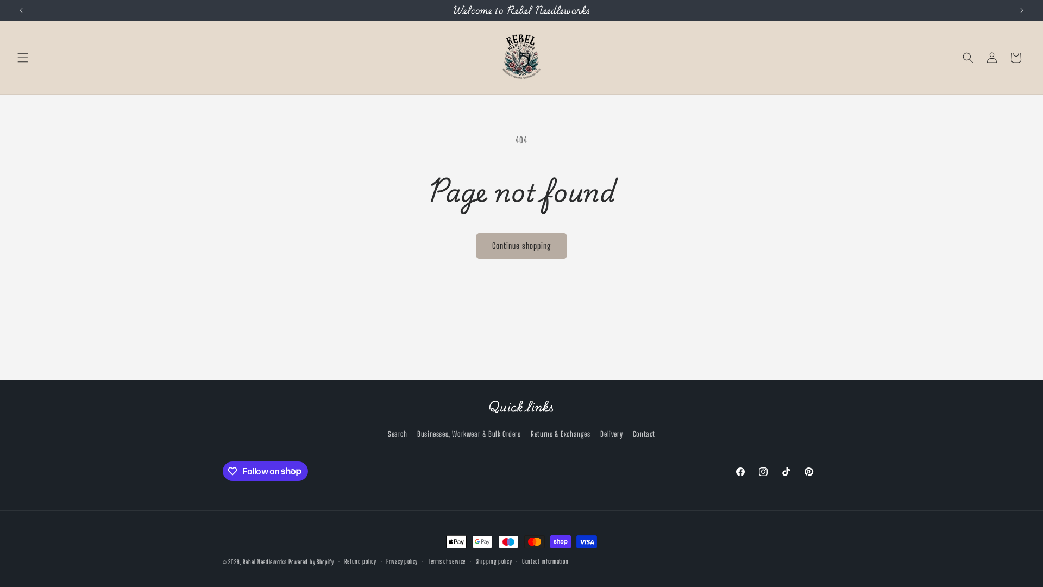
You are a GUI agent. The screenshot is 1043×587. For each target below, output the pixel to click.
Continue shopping (521, 246)
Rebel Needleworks (265, 561)
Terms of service (447, 561)
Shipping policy (494, 561)
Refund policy (360, 561)
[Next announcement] (1022, 10)
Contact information (545, 561)
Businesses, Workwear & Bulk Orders (468, 434)
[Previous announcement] (21, 10)
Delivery (611, 434)
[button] (23, 58)
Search (397, 434)
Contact (644, 434)
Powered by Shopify (311, 561)
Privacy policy (402, 561)
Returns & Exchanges (560, 434)
